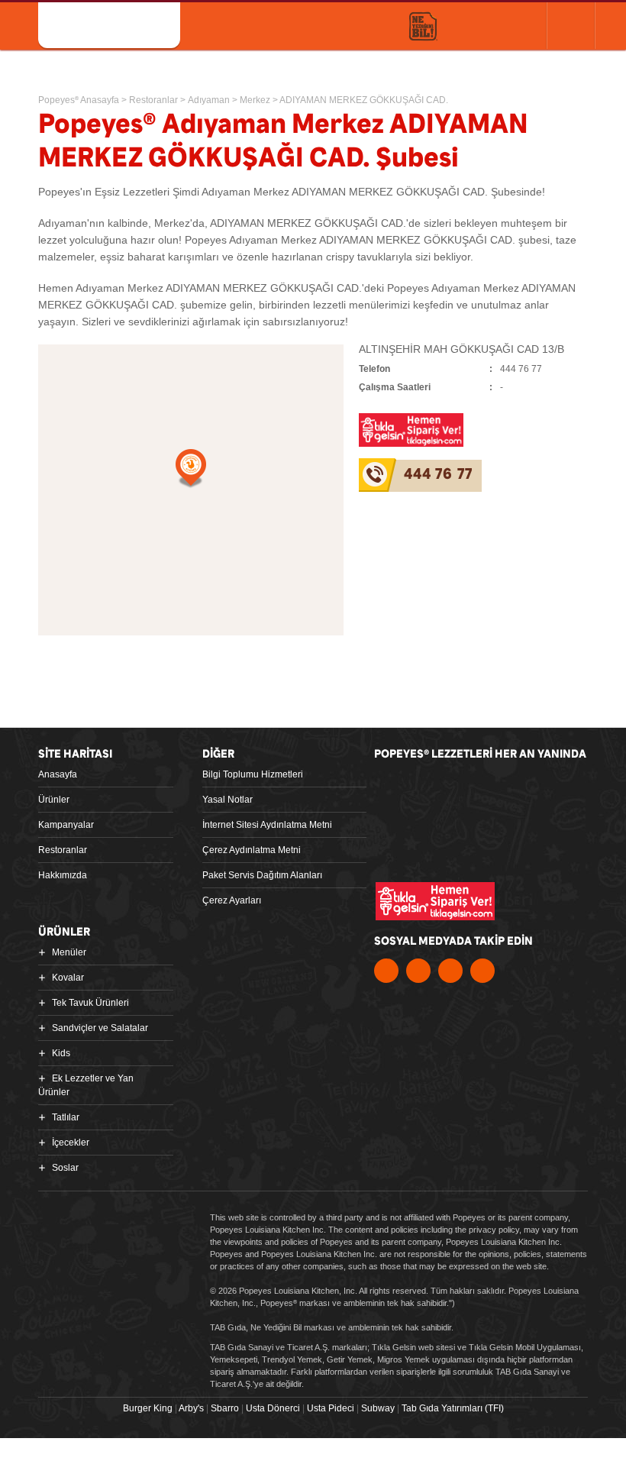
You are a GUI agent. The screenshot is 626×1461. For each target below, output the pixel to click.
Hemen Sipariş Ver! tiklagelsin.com (435, 901)
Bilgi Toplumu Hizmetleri (252, 774)
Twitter (418, 970)
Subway (378, 1408)
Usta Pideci (330, 1408)
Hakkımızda (62, 875)
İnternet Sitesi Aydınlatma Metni (267, 824)
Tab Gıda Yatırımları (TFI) (453, 1408)
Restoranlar (62, 850)
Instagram (482, 970)
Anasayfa (57, 774)
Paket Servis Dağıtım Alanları (262, 875)
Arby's (191, 1408)
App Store (427, 787)
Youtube (450, 970)
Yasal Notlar (227, 799)
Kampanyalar (66, 824)
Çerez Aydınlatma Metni (251, 850)
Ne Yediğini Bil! (423, 27)
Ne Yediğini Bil (446, 848)
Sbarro (225, 1408)
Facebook (386, 970)
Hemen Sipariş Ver (492, 25)
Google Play (538, 787)
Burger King (148, 1408)
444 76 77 (438, 474)
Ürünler (53, 799)
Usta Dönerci (273, 1408)
